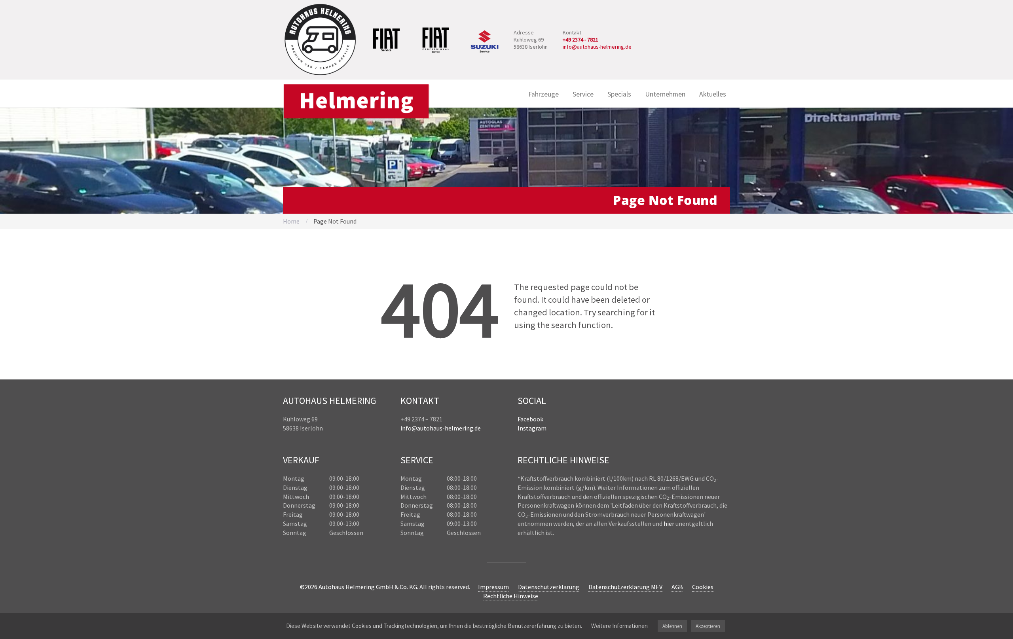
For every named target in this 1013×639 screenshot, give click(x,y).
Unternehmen (665, 94)
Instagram (532, 428)
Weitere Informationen (619, 626)
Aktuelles (712, 94)
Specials (619, 94)
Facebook (530, 419)
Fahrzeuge (543, 94)
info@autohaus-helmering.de (597, 46)
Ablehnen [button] (672, 626)
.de (477, 428)
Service (583, 94)
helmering (459, 428)
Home (291, 221)
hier (669, 523)
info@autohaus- (422, 428)
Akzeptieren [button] (708, 626)
